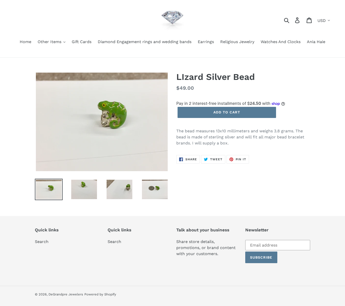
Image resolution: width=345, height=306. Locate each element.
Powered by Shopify (100, 294)
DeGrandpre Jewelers (65, 294)
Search (41, 241)
